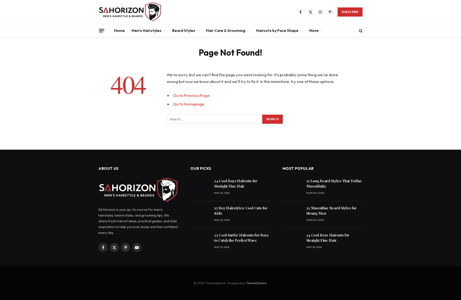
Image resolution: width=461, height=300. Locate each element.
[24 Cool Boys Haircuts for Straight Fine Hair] (200, 187)
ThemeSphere (256, 283)
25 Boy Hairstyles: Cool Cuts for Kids (240, 210)
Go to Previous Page (191, 95)
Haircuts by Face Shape (277, 30)
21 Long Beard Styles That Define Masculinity (334, 183)
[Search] (360, 30)
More (314, 30)
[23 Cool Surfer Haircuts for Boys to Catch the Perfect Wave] (200, 242)
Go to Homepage (188, 103)
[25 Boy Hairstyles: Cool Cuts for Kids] (200, 214)
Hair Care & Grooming (225, 30)
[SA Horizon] (130, 12)
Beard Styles (183, 30)
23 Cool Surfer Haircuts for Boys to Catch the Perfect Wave (241, 237)
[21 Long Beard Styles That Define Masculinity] (292, 187)
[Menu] (101, 30)
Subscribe (350, 12)
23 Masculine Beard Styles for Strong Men (331, 210)
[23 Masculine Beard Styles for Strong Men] (292, 214)
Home (119, 30)
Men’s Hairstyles (146, 30)
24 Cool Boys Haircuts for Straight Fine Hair (235, 183)
